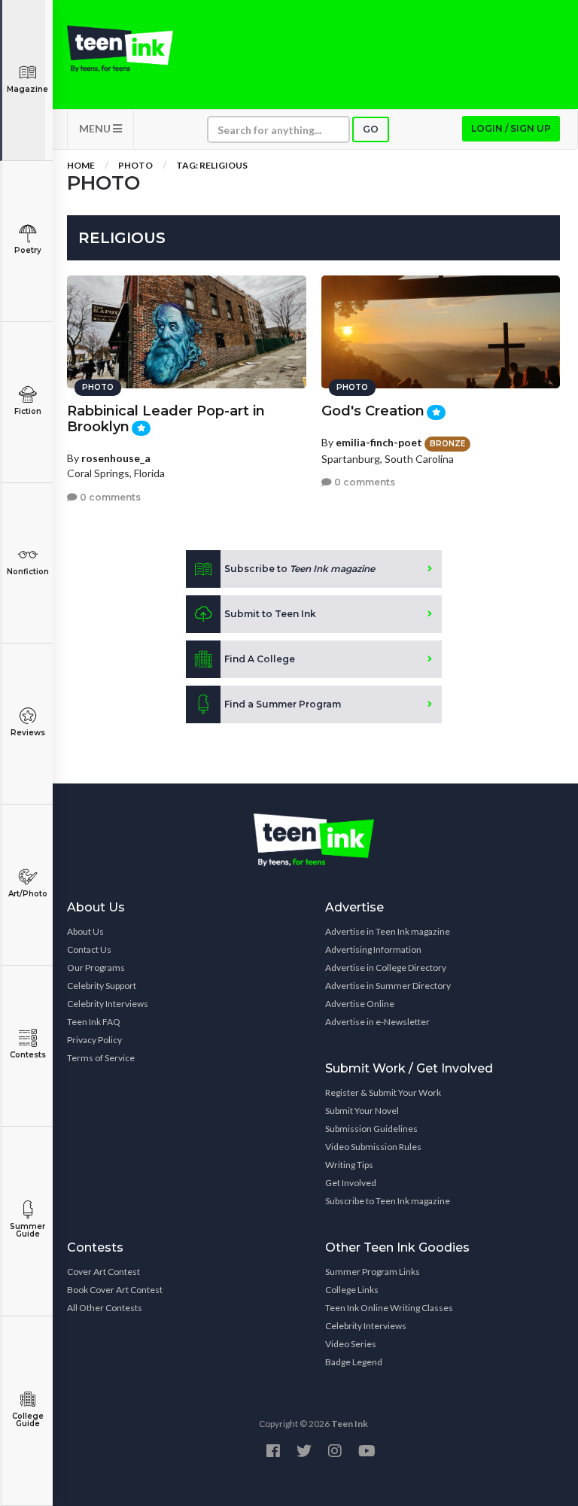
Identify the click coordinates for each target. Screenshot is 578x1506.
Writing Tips (349, 1164)
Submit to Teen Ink (270, 613)
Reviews (28, 733)
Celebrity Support (101, 985)
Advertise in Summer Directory (388, 985)
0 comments (109, 497)
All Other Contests (104, 1307)
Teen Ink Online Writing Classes (389, 1307)
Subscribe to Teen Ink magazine (387, 1200)
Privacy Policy (94, 1039)
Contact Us (89, 949)
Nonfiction (28, 572)
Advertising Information (373, 949)
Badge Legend (353, 1362)
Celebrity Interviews (107, 1003)
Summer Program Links (372, 1271)
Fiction (27, 411)
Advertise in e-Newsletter (377, 1021)
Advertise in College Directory (385, 967)
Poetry (27, 250)
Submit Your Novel (362, 1110)
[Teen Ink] (120, 49)
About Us (85, 931)
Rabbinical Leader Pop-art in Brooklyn (166, 419)
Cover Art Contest (103, 1271)
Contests (28, 1055)
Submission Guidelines (371, 1128)
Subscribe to (299, 568)
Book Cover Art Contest (115, 1289)
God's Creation (372, 411)
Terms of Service (101, 1057)
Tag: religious (212, 165)
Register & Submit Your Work (383, 1092)
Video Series (350, 1343)
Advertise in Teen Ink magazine (387, 931)
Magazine (27, 89)
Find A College (259, 659)
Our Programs (96, 967)
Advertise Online (359, 1003)
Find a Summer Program (282, 704)
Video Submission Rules (373, 1146)
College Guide (28, 1419)
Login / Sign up (511, 128)
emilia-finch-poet (379, 442)
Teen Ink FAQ (93, 1021)
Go (371, 129)
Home (81, 165)
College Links (352, 1289)
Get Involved (350, 1182)
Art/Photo (27, 894)
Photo (135, 165)
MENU (96, 128)
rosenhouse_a (116, 458)
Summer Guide (27, 1230)
